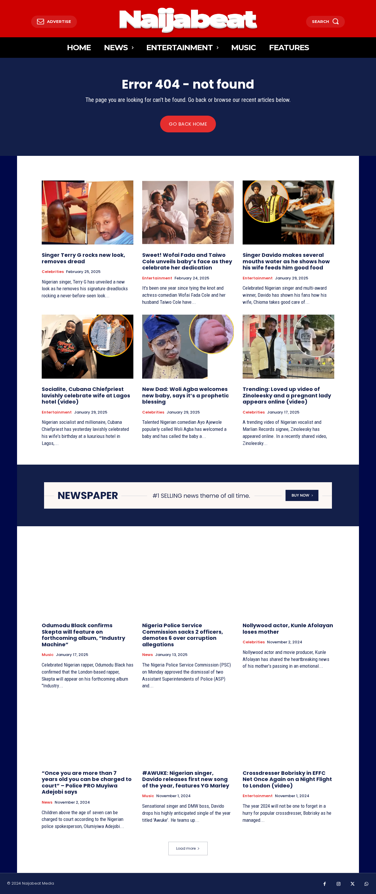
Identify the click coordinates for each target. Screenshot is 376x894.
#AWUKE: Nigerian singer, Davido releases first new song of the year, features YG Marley (185, 779)
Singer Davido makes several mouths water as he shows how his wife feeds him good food (286, 261)
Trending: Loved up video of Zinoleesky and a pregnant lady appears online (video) (287, 395)
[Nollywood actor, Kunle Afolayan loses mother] (288, 583)
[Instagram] (338, 884)
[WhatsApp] (366, 884)
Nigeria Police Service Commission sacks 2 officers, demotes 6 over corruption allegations (182, 635)
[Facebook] (324, 884)
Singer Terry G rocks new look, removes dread (83, 258)
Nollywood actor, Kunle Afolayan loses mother (288, 628)
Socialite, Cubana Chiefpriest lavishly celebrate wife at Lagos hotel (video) (86, 395)
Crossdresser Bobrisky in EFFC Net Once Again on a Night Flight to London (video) (287, 779)
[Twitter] (352, 884)
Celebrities (53, 271)
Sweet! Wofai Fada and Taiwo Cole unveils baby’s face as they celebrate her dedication (187, 261)
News (147, 654)
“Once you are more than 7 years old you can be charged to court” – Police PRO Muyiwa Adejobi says (87, 782)
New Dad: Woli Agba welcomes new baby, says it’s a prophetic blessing (185, 395)
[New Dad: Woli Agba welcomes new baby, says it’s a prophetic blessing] (188, 347)
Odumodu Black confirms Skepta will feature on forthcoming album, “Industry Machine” (83, 635)
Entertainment (157, 278)
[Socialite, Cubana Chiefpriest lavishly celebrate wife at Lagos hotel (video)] (87, 347)
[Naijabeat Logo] (188, 20)
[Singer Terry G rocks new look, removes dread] (87, 212)
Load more (186, 848)
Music (47, 654)
